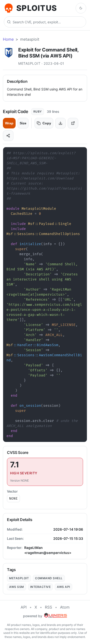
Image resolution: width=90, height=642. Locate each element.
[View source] (73, 123)
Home (8, 39)
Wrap (9, 123)
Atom (65, 607)
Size (23, 123)
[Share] (8, 135)
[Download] (60, 123)
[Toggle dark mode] (81, 8)
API (24, 607)
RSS (48, 607)
